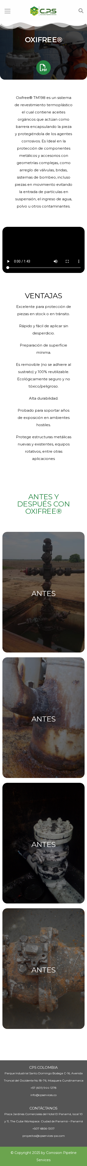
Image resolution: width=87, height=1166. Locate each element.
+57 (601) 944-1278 (43, 1088)
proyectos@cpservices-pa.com (43, 1136)
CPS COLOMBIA (43, 1067)
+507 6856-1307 (43, 1128)
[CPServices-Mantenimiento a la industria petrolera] (43, 11)
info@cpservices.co (43, 1095)
